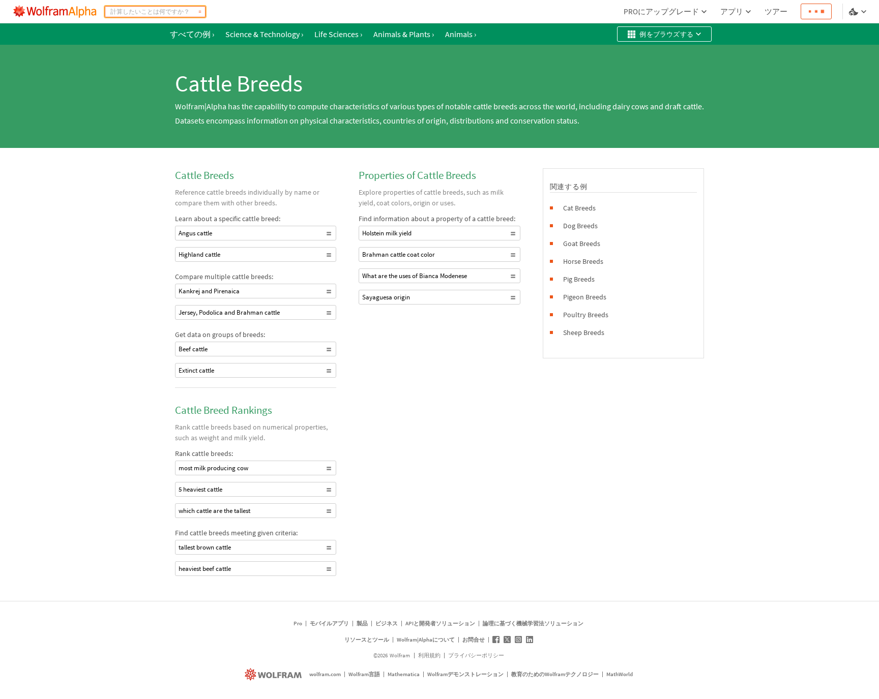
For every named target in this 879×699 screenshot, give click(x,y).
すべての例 (192, 34)
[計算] (199, 11)
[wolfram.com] (274, 674)
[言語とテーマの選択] (858, 11)
